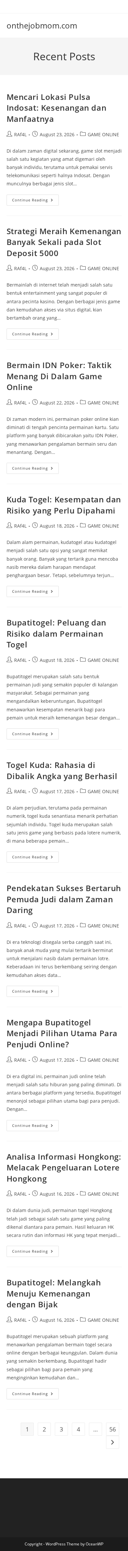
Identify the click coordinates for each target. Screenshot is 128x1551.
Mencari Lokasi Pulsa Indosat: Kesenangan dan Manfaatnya (57, 107)
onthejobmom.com (42, 25)
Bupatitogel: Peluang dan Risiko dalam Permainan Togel (56, 633)
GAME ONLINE (103, 134)
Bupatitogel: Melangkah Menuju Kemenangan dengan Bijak (54, 1293)
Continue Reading (35, 201)
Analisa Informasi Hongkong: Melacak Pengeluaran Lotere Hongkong (64, 1167)
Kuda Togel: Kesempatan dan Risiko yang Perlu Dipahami (64, 505)
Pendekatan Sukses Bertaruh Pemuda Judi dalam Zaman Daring (64, 899)
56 (112, 1429)
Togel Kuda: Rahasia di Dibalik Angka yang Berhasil (62, 770)
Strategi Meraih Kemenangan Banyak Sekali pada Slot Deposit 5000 (64, 242)
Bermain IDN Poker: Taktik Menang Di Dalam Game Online (59, 376)
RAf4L (20, 134)
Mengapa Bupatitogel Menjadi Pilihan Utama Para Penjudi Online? (62, 1033)
